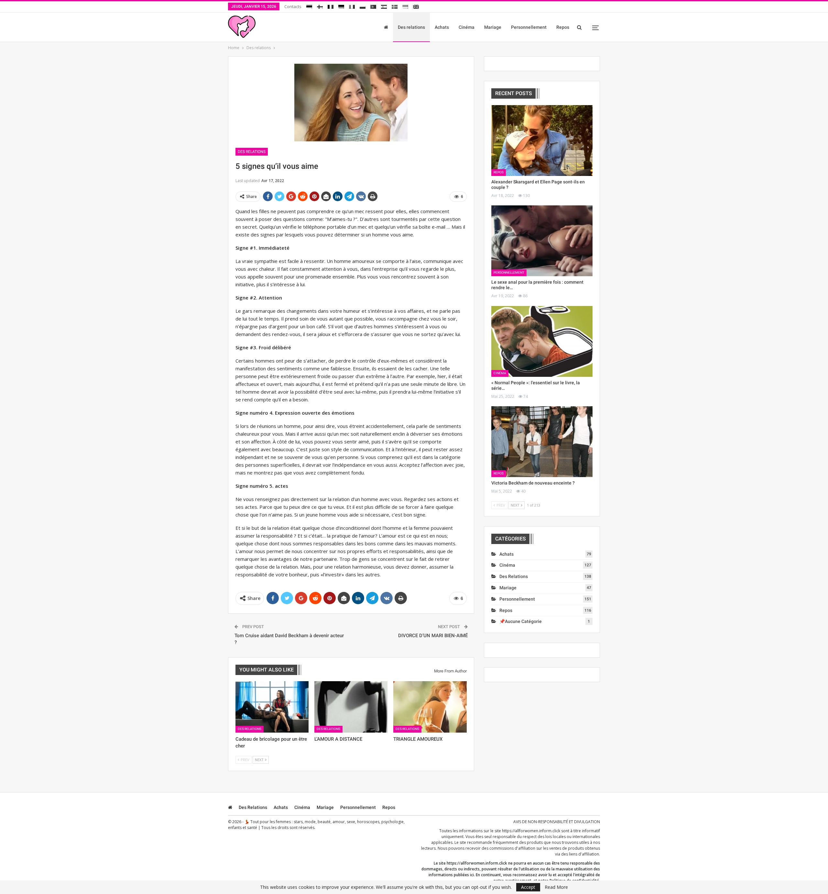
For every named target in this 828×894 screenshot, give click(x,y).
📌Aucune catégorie (520, 621)
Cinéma (466, 27)
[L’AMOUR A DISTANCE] (350, 706)
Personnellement (529, 27)
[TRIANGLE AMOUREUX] (429, 706)
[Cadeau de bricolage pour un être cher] (272, 706)
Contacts (292, 6)
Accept (528, 887)
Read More (556, 887)
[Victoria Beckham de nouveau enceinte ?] (542, 441)
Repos (562, 27)
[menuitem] (309, 6)
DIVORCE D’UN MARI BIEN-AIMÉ (433, 635)
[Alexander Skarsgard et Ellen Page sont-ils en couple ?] (542, 140)
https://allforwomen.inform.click (531, 831)
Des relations (411, 27)
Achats (442, 27)
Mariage (492, 27)
